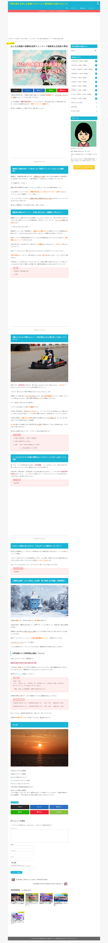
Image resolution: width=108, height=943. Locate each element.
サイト (12, 856)
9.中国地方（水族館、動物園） (79, 98)
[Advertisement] (54, 26)
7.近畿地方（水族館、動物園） (79, 86)
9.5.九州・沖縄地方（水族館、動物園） (81, 94)
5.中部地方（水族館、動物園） (79, 77)
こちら (35, 187)
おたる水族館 (15, 802)
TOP (67, 8)
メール (13, 850)
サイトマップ (91, 8)
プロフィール (74, 8)
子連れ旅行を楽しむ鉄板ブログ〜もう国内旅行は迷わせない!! (38, 3)
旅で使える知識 (75, 111)
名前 (12, 844)
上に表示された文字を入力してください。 (21, 865)
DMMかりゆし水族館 (76, 102)
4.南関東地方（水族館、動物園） (80, 73)
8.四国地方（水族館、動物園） (79, 90)
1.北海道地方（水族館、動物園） (80, 61)
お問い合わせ (83, 8)
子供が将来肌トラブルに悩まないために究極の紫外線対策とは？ (54, 11)
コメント (14, 828)
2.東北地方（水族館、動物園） (79, 65)
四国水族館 (74, 106)
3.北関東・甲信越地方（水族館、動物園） (82, 69)
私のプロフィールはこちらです (84, 167)
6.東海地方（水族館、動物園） (79, 81)
